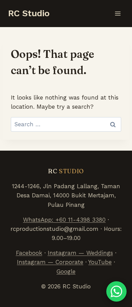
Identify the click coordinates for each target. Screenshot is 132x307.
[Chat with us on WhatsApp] (116, 291)
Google (66, 271)
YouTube (100, 262)
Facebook (29, 252)
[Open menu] (117, 13)
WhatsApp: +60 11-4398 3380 (64, 219)
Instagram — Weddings (80, 252)
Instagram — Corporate (50, 262)
